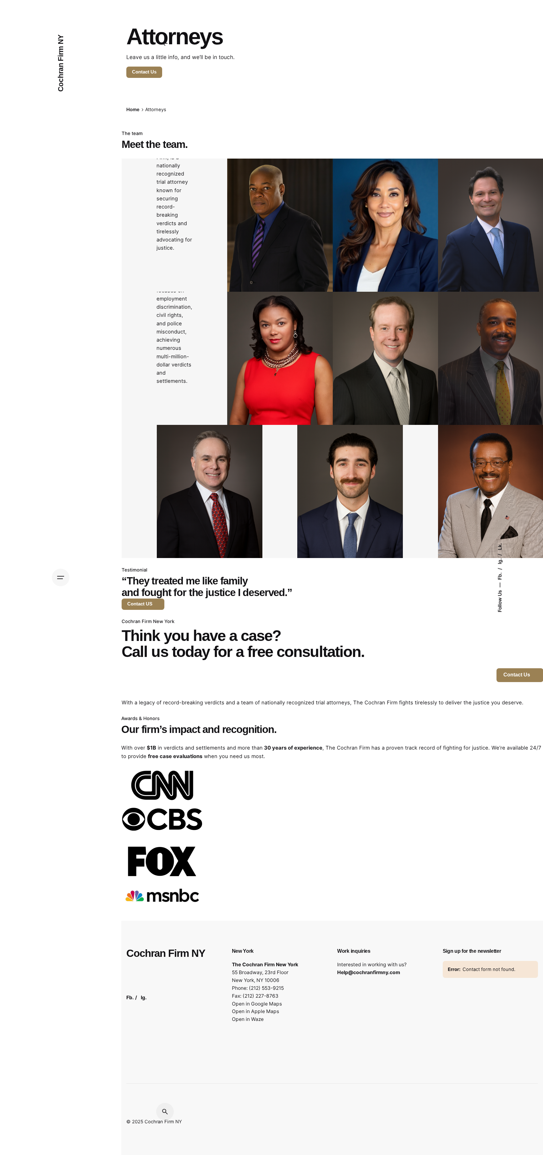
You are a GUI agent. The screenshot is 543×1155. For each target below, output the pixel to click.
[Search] (165, 1111)
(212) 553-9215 (266, 988)
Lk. (499, 546)
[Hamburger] (60, 577)
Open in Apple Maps (255, 1011)
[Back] (165, 43)
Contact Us (144, 71)
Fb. (499, 575)
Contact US (139, 603)
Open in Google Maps (257, 1004)
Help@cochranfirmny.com (368, 972)
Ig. (499, 560)
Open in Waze (248, 1019)
